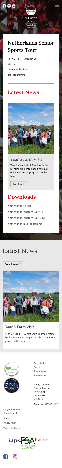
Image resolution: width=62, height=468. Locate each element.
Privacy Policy (9, 422)
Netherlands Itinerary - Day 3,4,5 (26, 217)
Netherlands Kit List (19, 205)
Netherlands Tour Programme (25, 223)
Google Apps (40, 371)
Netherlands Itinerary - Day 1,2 (25, 211)
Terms (6, 418)
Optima (17, 428)
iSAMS (37, 367)
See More (18, 184)
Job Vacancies (40, 375)
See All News (12, 264)
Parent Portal (40, 363)
